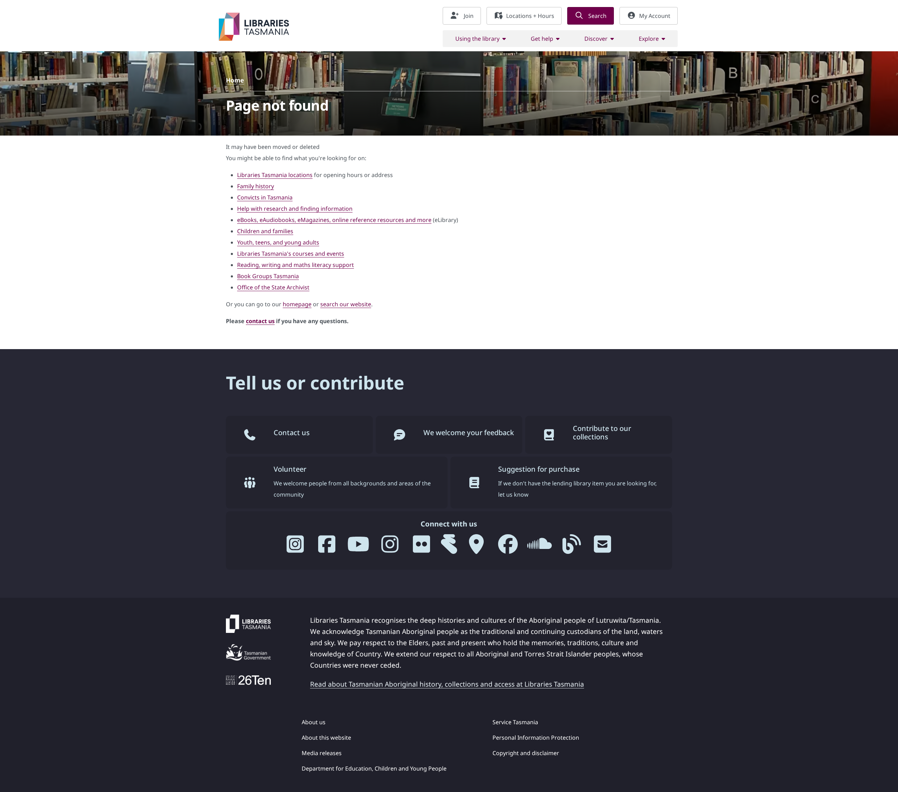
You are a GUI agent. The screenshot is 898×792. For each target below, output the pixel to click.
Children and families (265, 231)
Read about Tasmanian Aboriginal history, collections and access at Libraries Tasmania (447, 684)
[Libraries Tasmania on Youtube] (358, 546)
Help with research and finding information (295, 208)
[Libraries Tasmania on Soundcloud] (539, 546)
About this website (326, 737)
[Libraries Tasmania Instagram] (295, 546)
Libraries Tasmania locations (275, 175)
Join (468, 16)
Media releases (322, 753)
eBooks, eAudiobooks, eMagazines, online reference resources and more (334, 220)
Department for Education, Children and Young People (374, 768)
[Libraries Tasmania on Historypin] (476, 546)
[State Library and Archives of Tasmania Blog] (571, 546)
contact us (260, 321)
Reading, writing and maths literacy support (295, 265)
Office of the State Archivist (273, 287)
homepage (297, 304)
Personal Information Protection (535, 737)
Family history (255, 186)
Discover (596, 38)
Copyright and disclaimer (525, 753)
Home (235, 80)
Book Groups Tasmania (268, 276)
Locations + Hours (530, 16)
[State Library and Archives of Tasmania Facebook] (508, 546)
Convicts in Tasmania (265, 197)
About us (314, 722)
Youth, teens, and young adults (278, 242)
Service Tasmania (515, 722)
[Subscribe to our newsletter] (602, 546)
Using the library (477, 38)
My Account (654, 16)
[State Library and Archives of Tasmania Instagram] (390, 546)
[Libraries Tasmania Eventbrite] (449, 546)
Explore (649, 38)
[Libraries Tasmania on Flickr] (421, 546)
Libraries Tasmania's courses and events (290, 253)
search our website (345, 304)
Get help (542, 38)
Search (597, 16)
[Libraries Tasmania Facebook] (327, 546)
